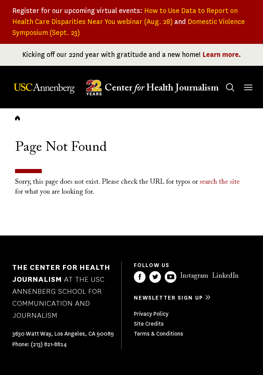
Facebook (140, 277)
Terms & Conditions (158, 333)
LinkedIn (225, 276)
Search (230, 87)
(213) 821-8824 (49, 344)
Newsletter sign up (168, 297)
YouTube (170, 277)
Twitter (155, 277)
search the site (220, 182)
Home (17, 118)
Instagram (194, 276)
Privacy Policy (151, 313)
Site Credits (149, 323)
